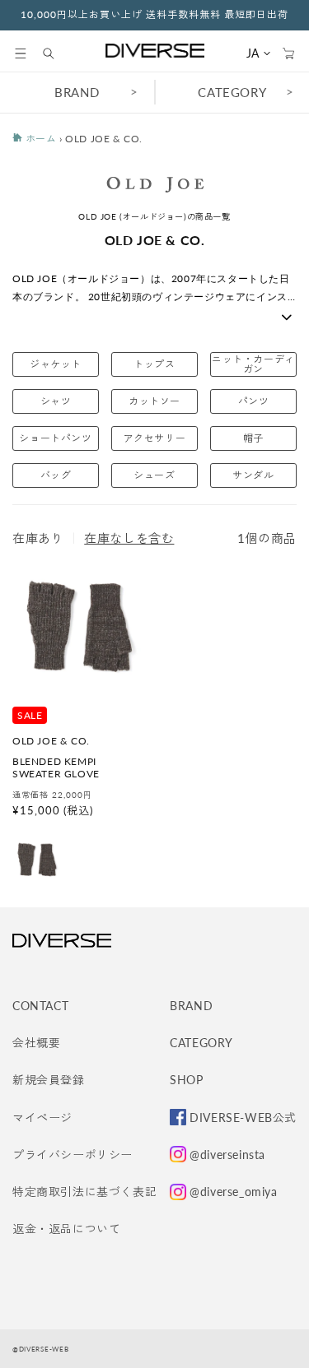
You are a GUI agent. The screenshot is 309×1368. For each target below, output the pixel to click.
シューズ (154, 475)
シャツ (56, 401)
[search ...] (57, 53)
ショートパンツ (55, 438)
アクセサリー (155, 438)
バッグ (56, 475)
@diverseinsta (227, 1155)
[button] (20, 53)
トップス (154, 364)
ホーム (39, 138)
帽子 (253, 438)
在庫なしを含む (129, 538)
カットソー (154, 401)
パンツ (253, 401)
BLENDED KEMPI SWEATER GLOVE (56, 768)
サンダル (253, 475)
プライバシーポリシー (72, 1155)
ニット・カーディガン (253, 364)
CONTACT (40, 1006)
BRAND (76, 92)
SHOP (186, 1080)
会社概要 (36, 1043)
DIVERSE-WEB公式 (243, 1118)
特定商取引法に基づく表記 (84, 1192)
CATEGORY (201, 1043)
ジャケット (56, 364)
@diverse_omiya (233, 1192)
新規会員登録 (48, 1080)
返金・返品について (66, 1229)
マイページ (42, 1118)
